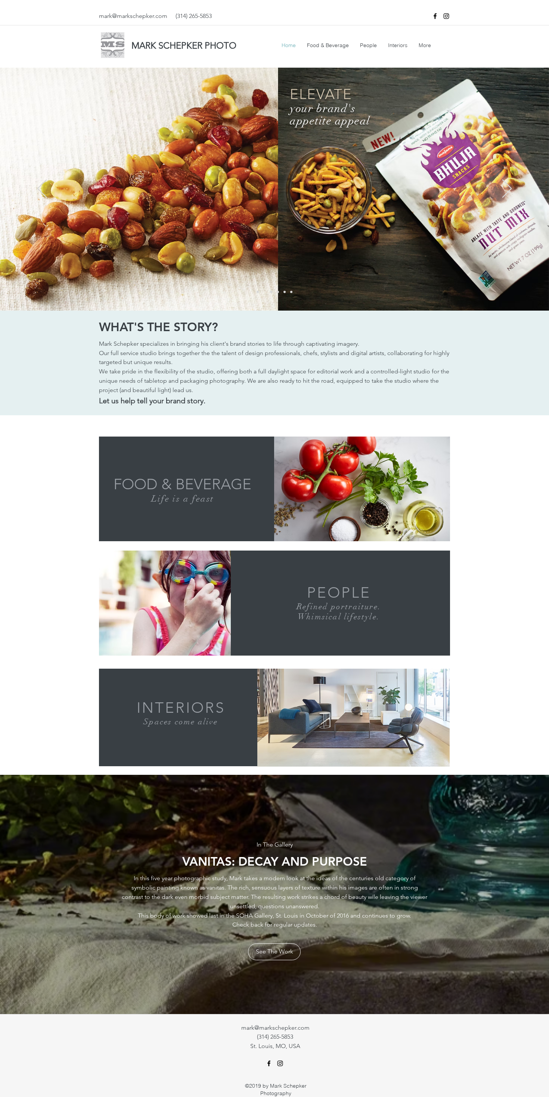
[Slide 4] (264, 292)
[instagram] (446, 16)
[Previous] (42, 189)
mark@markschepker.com (133, 15)
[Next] (507, 189)
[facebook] (435, 16)
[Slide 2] (271, 292)
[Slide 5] (284, 292)
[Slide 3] (278, 292)
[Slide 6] (291, 292)
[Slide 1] (258, 292)
